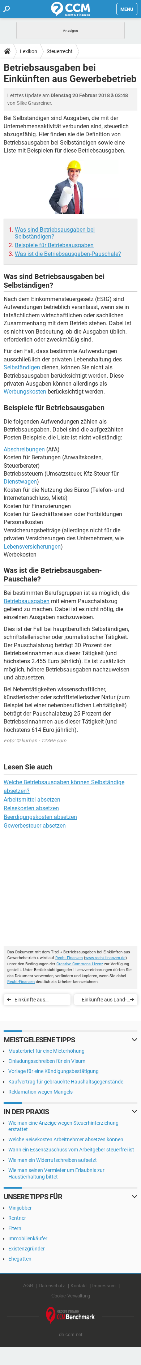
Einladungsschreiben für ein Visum (46, 1061)
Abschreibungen (24, 449)
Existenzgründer (26, 1249)
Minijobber (20, 1208)
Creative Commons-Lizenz (79, 964)
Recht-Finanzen (69, 958)
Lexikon (28, 51)
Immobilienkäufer (27, 1238)
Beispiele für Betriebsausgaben (54, 245)
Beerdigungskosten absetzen (40, 817)
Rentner (17, 1218)
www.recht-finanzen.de (105, 958)
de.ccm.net (70, 1334)
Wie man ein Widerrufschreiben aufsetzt (52, 1160)
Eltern (14, 1228)
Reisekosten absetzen (31, 808)
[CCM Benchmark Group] (70, 1316)
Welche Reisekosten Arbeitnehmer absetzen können (65, 1139)
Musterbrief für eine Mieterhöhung (46, 1051)
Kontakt (78, 1285)
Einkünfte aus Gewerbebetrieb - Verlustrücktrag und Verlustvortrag (36, 1001)
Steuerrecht (60, 51)
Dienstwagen (20, 481)
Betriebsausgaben (27, 601)
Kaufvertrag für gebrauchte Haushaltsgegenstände (65, 1082)
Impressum (104, 1285)
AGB (28, 1285)
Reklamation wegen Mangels (40, 1092)
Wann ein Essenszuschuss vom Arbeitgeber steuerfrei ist (71, 1149)
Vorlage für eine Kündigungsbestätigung (53, 1071)
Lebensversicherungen (32, 546)
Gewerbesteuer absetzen (35, 825)
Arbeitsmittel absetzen (32, 799)
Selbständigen (22, 367)
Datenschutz (52, 1285)
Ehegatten (19, 1259)
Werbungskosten (25, 391)
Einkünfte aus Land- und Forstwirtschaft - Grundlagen (103, 1001)
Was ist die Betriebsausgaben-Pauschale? (68, 253)
